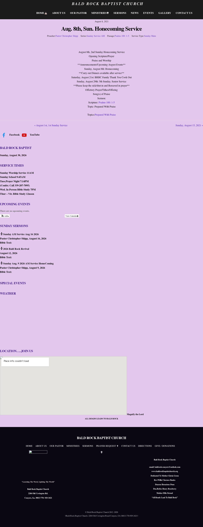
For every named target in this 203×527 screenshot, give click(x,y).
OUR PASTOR (57, 445)
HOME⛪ (41, 13)
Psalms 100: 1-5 (122, 35)
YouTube (34, 134)
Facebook (14, 134)
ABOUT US (58, 13)
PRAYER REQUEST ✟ (107, 445)
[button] (5, 215)
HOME (29, 445)
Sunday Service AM (96, 35)
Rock (175, 497)
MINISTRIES (72, 445)
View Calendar (71, 216)
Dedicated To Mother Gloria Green (165, 475)
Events (148, 13)
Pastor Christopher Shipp (67, 35)
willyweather (19, 341)
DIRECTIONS (145, 445)
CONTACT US (184, 13)
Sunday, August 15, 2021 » (189, 125)
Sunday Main (150, 35)
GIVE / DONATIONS (165, 445)
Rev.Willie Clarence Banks (164, 480)
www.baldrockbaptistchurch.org (164, 471)
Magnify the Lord (135, 414)
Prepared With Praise (105, 114)
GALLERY (164, 13)
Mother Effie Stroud (165, 493)
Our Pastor (78, 13)
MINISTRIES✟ (100, 13)
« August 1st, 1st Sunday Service (50, 125)
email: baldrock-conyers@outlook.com (164, 467)
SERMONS (120, 13)
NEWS (134, 13)
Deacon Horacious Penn (164, 484)
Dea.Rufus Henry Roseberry (164, 488)
